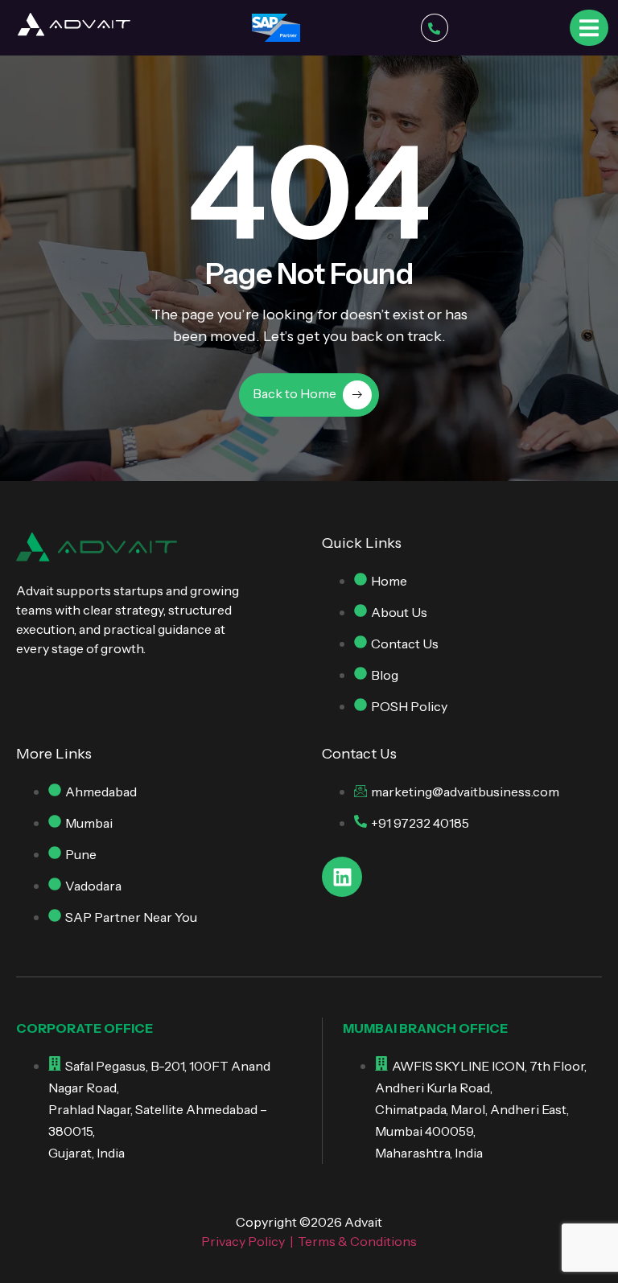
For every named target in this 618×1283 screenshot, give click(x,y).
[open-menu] (589, 27)
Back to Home (294, 393)
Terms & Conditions (357, 1241)
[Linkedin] (342, 877)
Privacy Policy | (249, 1241)
